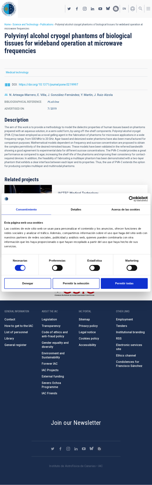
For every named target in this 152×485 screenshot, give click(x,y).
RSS (119, 338)
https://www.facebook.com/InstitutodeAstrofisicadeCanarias (77, 9)
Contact (9, 319)
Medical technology (17, 72)
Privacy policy (88, 326)
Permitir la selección (76, 283)
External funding (53, 376)
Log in (132, 9)
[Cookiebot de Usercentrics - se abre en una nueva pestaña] (131, 199)
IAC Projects (50, 370)
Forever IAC (50, 363)
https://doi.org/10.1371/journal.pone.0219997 (48, 84)
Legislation (49, 319)
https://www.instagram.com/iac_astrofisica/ (85, 9)
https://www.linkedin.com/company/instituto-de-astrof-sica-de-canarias (92, 9)
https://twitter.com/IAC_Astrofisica (69, 9)
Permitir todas (124, 283)
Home (7, 24)
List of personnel (16, 332)
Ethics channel (126, 355)
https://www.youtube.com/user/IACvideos (100, 9)
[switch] (57, 268)
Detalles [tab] (76, 209)
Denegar (27, 283)
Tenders (121, 326)
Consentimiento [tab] (26, 209)
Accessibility (87, 345)
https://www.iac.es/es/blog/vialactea (116, 9)
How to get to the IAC (18, 326)
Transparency (51, 326)
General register (15, 345)
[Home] (9, 9)
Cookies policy (89, 338)
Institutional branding (130, 332)
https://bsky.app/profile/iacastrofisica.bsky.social (108, 9)
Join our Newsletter (76, 422)
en (124, 8)
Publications (46, 24)
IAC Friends (49, 393)
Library (9, 338)
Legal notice (87, 332)
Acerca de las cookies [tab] (125, 209)
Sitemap (84, 319)
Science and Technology (25, 24)
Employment (124, 319)
